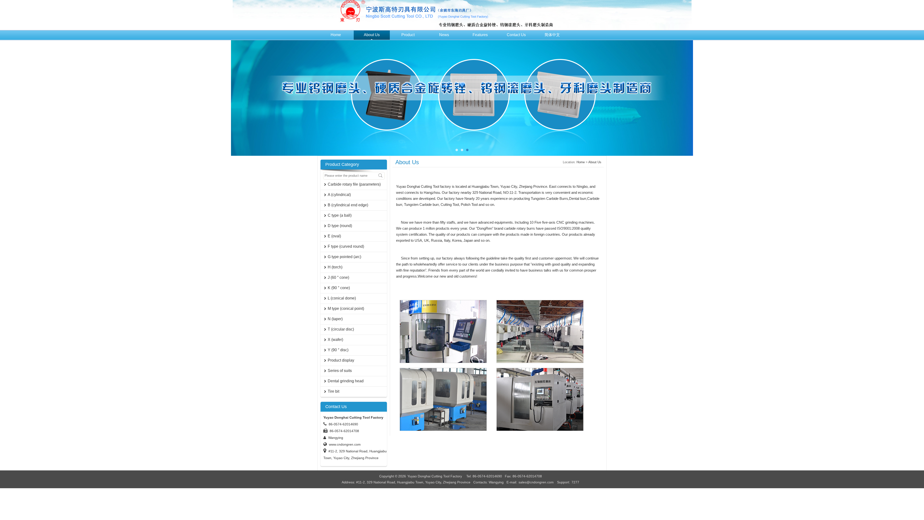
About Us (372, 35)
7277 (575, 482)
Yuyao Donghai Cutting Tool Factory (434, 476)
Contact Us (516, 35)
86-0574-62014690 (343, 424)
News (444, 35)
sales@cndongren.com (536, 482)
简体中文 (552, 35)
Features (480, 35)
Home (336, 35)
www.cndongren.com (345, 444)
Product (408, 35)
